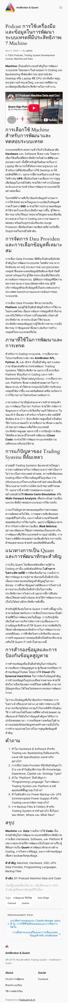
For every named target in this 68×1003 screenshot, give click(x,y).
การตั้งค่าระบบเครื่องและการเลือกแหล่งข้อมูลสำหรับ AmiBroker (35, 934)
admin (29, 50)
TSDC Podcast (15, 55)
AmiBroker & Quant (27, 7)
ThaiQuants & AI (27, 999)
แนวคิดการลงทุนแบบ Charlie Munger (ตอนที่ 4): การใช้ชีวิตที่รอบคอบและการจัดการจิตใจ (35, 924)
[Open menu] (61, 8)
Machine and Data (23, 58)
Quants (25, 903)
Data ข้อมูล (43, 897)
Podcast (12, 903)
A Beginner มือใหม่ (22, 897)
